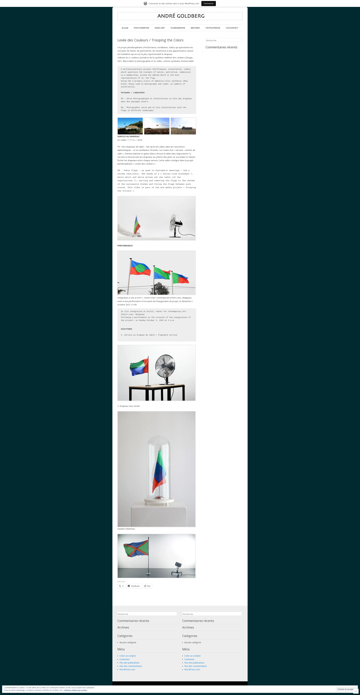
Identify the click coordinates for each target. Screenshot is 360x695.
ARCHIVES (195, 27)
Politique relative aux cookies (75, 690)
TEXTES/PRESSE (212, 27)
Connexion (125, 659)
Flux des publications (130, 662)
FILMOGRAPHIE (178, 27)
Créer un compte (128, 655)
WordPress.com (127, 669)
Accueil (125, 27)
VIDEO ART (160, 27)
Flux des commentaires (131, 666)
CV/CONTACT (232, 27)
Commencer (209, 3)
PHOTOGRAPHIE (141, 27)
